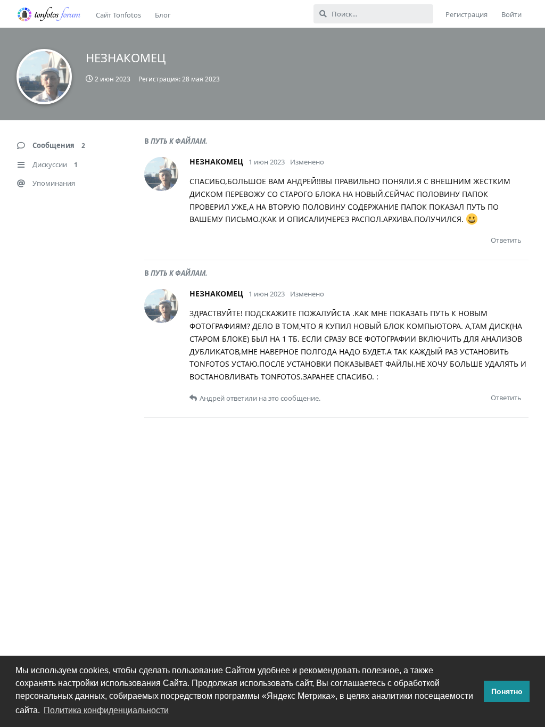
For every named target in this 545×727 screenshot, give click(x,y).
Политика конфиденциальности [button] (106, 710)
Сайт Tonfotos (118, 15)
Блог (163, 15)
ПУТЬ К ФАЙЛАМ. (179, 141)
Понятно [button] (507, 691)
